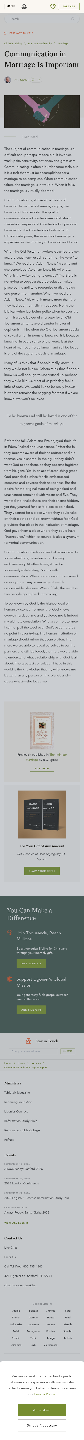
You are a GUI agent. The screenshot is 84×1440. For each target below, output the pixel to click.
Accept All (42, 1410)
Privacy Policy (44, 1394)
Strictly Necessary (42, 1425)
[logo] (24, 6)
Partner (69, 6)
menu (11, 6)
